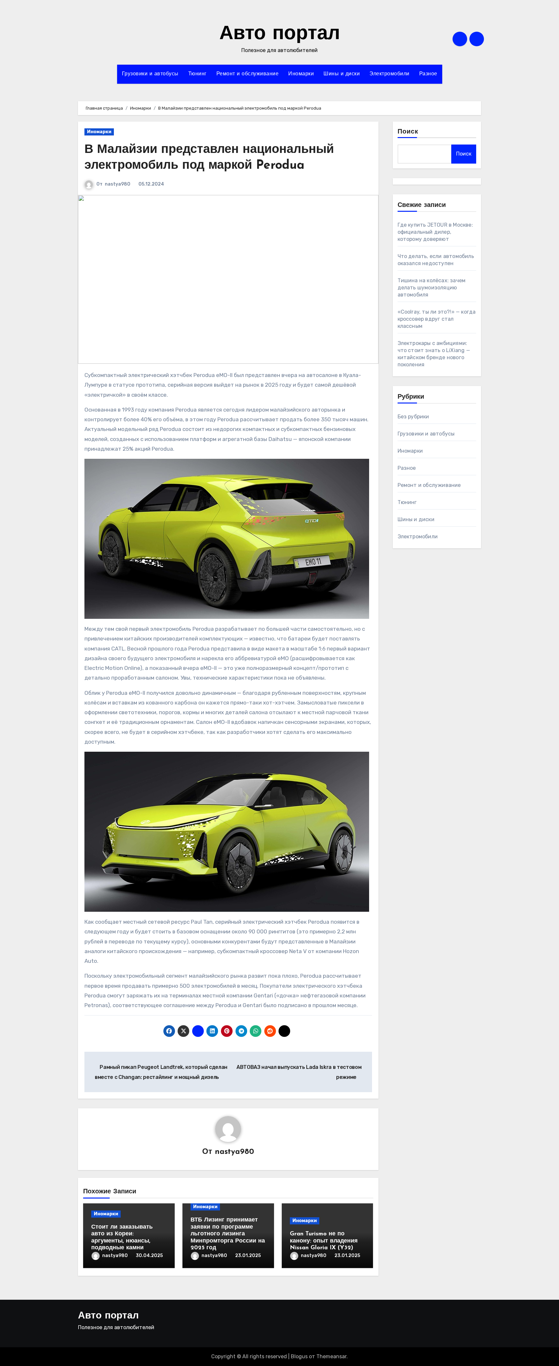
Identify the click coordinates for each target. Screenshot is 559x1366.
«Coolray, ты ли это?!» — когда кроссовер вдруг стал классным (437, 319)
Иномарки (301, 74)
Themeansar (331, 1356)
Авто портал (279, 34)
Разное (428, 74)
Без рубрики (413, 417)
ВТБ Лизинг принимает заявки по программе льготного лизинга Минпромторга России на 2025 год (228, 1234)
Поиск (408, 132)
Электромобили (389, 74)
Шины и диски (341, 74)
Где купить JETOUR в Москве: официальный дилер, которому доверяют (435, 232)
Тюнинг (197, 74)
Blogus (299, 1356)
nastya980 (117, 184)
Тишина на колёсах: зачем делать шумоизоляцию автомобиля (432, 287)
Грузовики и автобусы (150, 74)
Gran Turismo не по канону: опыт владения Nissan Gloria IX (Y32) (324, 1241)
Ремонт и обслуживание (247, 74)
